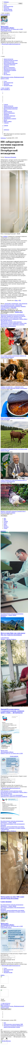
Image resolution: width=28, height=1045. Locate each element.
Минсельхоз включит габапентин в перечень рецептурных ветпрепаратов (12, 325)
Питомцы (3, 616)
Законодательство (8, 59)
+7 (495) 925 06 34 (5, 1003)
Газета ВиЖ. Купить (6, 30)
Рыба (5, 524)
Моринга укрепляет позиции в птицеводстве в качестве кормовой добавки (13, 512)
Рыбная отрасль (8, 111)
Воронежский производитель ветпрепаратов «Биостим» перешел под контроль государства (13, 315)
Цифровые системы (9, 61)
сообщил (5, 236)
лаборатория (18, 305)
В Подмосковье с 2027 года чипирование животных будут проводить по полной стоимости (14, 795)
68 (4, 39)
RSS (5, 1023)
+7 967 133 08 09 (5, 88)
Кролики (6, 527)
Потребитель (7, 117)
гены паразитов (23, 303)
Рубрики (6, 2)
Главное (6, 104)
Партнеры (6, 7)
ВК (20, 300)
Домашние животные (9, 64)
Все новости (7, 74)
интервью (3, 531)
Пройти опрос (19, 312)
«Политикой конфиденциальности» (10, 44)
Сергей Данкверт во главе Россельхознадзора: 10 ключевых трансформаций (14, 481)
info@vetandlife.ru (5, 14)
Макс (16, 300)
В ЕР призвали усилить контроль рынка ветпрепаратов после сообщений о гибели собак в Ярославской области (14, 319)
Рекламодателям (8, 10)
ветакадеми (8, 303)
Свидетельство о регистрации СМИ (13, 1024)
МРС (5, 520)
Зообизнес (6, 66)
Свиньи (6, 521)
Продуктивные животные (11, 63)
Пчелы (5, 522)
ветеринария (14, 303)
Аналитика (7, 71)
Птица (5, 110)
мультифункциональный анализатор (10, 306)
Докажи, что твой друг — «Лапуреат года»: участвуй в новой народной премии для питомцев (14, 387)
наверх (3, 975)
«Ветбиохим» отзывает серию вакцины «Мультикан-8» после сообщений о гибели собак (14, 322)
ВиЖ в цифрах (8, 121)
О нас (5, 5)
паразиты (23, 306)
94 (4, 961)
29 (1, 39)
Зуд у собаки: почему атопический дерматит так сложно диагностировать (13, 356)
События (6, 122)
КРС (5, 518)
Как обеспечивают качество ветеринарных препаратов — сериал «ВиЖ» (12, 614)
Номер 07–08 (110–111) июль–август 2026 (12, 29)
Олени (5, 528)
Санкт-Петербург (5, 307)
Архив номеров (8, 9)
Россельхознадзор (8, 6)
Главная (6, 125)
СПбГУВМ (13, 307)
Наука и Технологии (9, 67)
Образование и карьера (10, 70)
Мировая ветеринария (9, 68)
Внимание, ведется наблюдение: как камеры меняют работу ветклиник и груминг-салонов (13, 827)
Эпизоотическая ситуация (11, 60)
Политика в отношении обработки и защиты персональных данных (13, 1026)
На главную (4, 515)
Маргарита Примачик (10, 157)
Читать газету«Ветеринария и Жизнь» (7, 27)
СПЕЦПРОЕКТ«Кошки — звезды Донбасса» (8, 638)
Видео (5, 73)
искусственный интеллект (8, 305)
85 (3, 783)
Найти (20, 3)
